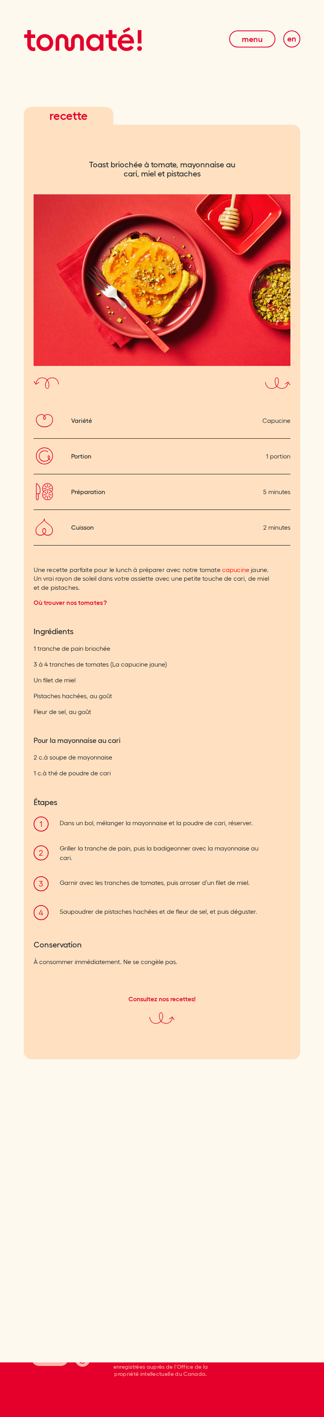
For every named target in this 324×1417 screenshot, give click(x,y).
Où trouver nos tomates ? (70, 602)
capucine (235, 569)
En (292, 38)
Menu (252, 39)
